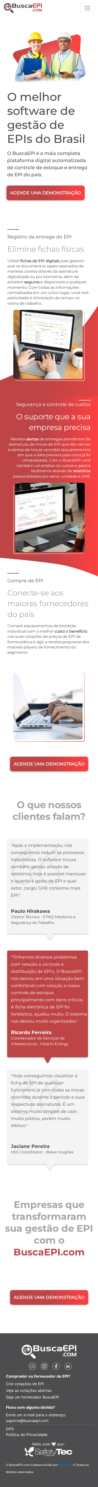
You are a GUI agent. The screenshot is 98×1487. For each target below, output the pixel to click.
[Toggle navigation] (87, 8)
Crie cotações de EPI (25, 1383)
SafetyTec (65, 1465)
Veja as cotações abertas (29, 1390)
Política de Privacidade (26, 1434)
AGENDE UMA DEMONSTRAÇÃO (45, 193)
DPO (10, 1428)
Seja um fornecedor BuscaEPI (32, 1397)
